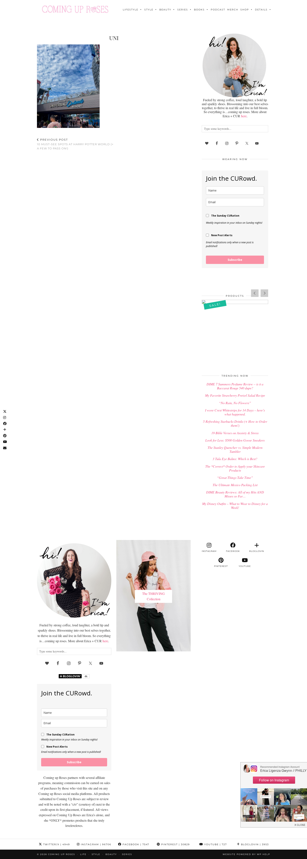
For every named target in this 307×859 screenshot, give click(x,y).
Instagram (95, 844)
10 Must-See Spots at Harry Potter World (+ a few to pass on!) (75, 144)
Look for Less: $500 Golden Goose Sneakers (235, 440)
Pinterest (175, 844)
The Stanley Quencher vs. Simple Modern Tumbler (235, 449)
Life (83, 854)
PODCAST (218, 9)
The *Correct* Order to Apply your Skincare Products (235, 468)
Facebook (135, 844)
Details (261, 9)
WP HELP (263, 854)
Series (182, 9)
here (244, 116)
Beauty (165, 9)
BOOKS (199, 9)
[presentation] (255, 293)
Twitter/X (56, 844)
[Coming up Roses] (75, 9)
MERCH (232, 9)
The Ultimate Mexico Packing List (235, 485)
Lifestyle (130, 9)
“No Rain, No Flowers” (235, 403)
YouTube (215, 844)
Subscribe (235, 260)
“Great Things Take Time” (235, 477)
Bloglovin (254, 844)
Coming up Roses (61, 854)
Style (148, 9)
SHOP (244, 9)
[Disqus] (114, 208)
